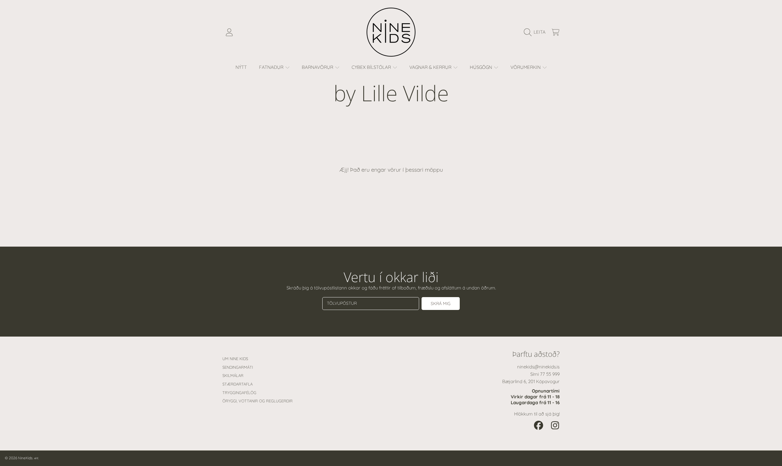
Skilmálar (232, 375)
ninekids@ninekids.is (538, 367)
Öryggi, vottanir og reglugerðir (257, 400)
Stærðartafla (237, 384)
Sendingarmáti (237, 367)
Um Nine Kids (235, 358)
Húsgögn (481, 67)
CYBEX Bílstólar (372, 67)
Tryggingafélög (239, 392)
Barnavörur (318, 67)
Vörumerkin (526, 67)
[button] (536, 32)
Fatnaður (272, 67)
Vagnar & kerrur (431, 67)
